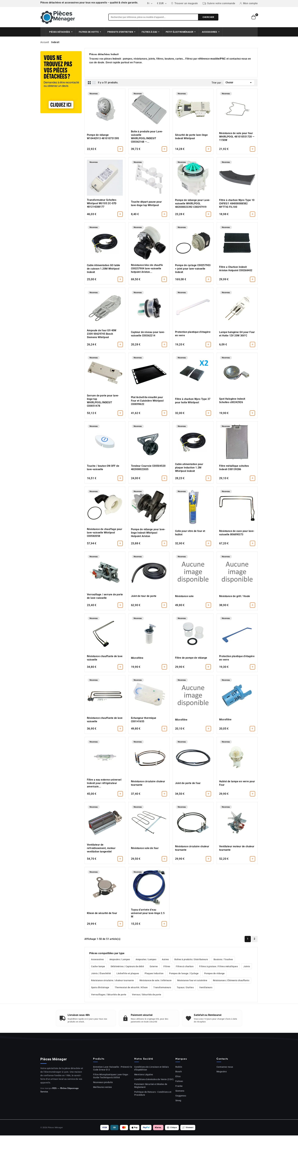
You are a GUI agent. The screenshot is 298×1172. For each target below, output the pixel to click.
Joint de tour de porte (143, 596)
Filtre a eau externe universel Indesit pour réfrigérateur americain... (104, 783)
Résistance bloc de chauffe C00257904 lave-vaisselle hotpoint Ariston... (147, 268)
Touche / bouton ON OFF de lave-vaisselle (103, 467)
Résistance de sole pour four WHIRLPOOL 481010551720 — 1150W (237, 137)
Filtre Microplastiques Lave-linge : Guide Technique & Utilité (111, 1076)
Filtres (166, 966)
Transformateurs (162, 987)
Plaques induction (154, 973)
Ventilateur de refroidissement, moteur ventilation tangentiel (101, 848)
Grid (89, 82)
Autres (165, 959)
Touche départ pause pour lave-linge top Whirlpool (146, 203)
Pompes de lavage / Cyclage (184, 973)
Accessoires (97, 959)
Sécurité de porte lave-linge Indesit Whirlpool (191, 136)
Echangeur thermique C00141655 (143, 719)
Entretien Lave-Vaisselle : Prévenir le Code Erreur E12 (112, 1068)
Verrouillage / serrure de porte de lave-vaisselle (105, 596)
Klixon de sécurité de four (102, 913)
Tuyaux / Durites (185, 987)
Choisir (239, 82)
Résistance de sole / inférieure (156, 980)
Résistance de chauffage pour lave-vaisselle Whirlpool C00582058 (104, 532)
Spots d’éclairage (100, 987)
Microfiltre (137, 657)
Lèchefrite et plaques (128, 973)
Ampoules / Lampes (119, 959)
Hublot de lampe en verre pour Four (237, 783)
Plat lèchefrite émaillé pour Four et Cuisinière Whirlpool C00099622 (147, 401)
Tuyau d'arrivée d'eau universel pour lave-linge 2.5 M (148, 913)
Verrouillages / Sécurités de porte (108, 994)
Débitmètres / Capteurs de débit (127, 966)
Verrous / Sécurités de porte (146, 994)
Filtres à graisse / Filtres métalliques (218, 966)
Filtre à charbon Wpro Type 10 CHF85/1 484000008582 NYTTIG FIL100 (237, 203)
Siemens (179, 1091)
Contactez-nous (225, 1067)
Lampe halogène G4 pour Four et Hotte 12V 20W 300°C (237, 334)
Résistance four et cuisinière (192, 980)
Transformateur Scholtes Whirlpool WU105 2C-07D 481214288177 (101, 203)
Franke (179, 1086)
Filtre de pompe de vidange (191, 657)
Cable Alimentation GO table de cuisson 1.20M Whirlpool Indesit (103, 269)
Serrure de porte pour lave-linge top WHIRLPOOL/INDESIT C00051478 (103, 400)
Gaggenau (180, 1095)
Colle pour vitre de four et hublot (190, 533)
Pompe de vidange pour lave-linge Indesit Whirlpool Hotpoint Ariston (148, 533)
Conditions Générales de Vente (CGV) (154, 1079)
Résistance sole (184, 596)
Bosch (178, 1071)
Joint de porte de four (188, 783)
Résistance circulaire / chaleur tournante (112, 980)
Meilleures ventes (102, 1087)
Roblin (178, 1067)
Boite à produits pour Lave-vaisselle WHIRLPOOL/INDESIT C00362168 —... (147, 136)
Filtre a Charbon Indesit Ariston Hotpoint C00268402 (235, 268)
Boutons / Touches (223, 959)
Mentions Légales (143, 1074)
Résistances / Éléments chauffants (231, 980)
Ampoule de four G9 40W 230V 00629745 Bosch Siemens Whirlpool (101, 334)
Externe (154, 966)
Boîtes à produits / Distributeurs (191, 959)
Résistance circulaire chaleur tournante (148, 783)
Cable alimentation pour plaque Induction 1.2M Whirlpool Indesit (189, 467)
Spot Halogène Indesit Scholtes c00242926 (232, 400)
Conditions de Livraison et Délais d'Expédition (151, 1068)
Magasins (222, 1071)
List (94, 82)
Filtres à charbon (185, 966)
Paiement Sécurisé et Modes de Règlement (150, 1085)
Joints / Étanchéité (101, 973)
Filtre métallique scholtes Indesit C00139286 (234, 467)
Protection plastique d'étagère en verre (192, 333)
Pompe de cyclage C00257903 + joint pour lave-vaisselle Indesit (192, 269)
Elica (178, 1076)
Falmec (179, 1081)
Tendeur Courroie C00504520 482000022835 (148, 467)
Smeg (178, 1100)
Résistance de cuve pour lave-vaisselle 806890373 (237, 533)
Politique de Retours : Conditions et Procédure (152, 1093)
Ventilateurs (205, 987)
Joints (246, 966)
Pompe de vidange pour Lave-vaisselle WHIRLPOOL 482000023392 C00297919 (192, 203)
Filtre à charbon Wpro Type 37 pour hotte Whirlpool (192, 401)
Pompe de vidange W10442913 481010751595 (103, 136)
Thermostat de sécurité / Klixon (131, 987)
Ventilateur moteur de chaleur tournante (236, 848)
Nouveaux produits (103, 1082)
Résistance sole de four (145, 848)
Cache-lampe (98, 966)
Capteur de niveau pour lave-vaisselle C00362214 (148, 334)
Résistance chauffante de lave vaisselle (105, 658)
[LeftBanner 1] (61, 82)
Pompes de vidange (214, 973)
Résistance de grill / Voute (234, 596)
